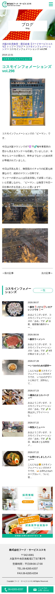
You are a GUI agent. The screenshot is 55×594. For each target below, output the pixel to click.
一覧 (42, 290)
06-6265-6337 (15, 589)
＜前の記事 (8, 273)
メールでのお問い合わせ (43, 589)
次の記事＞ (47, 273)
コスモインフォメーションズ (17, 59)
